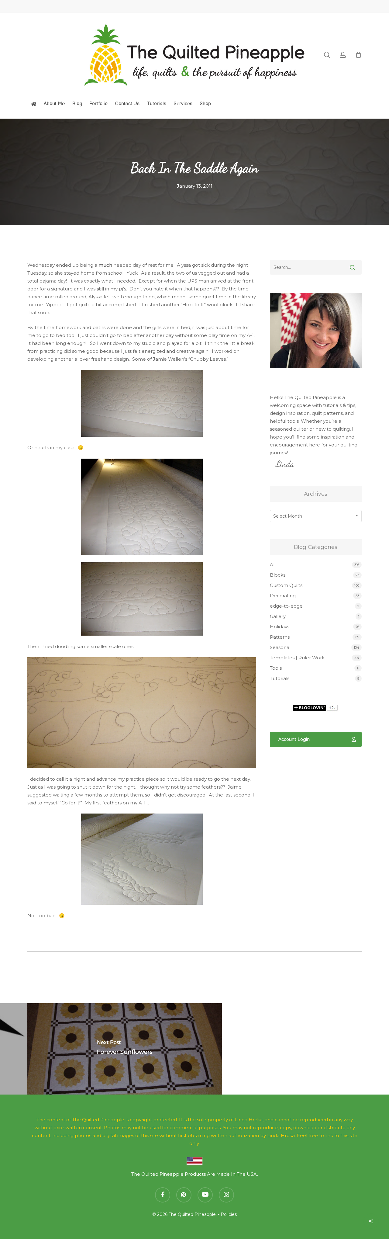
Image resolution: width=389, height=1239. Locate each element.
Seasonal (280, 647)
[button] (316, 739)
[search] (327, 55)
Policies (229, 1214)
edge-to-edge (286, 606)
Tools (276, 668)
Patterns (280, 637)
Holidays (279, 627)
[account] (342, 55)
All (273, 564)
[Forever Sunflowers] (124, 1049)
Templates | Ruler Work (297, 658)
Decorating (283, 596)
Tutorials (279, 678)
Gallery (278, 616)
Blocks (277, 575)
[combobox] (316, 516)
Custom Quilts (286, 585)
